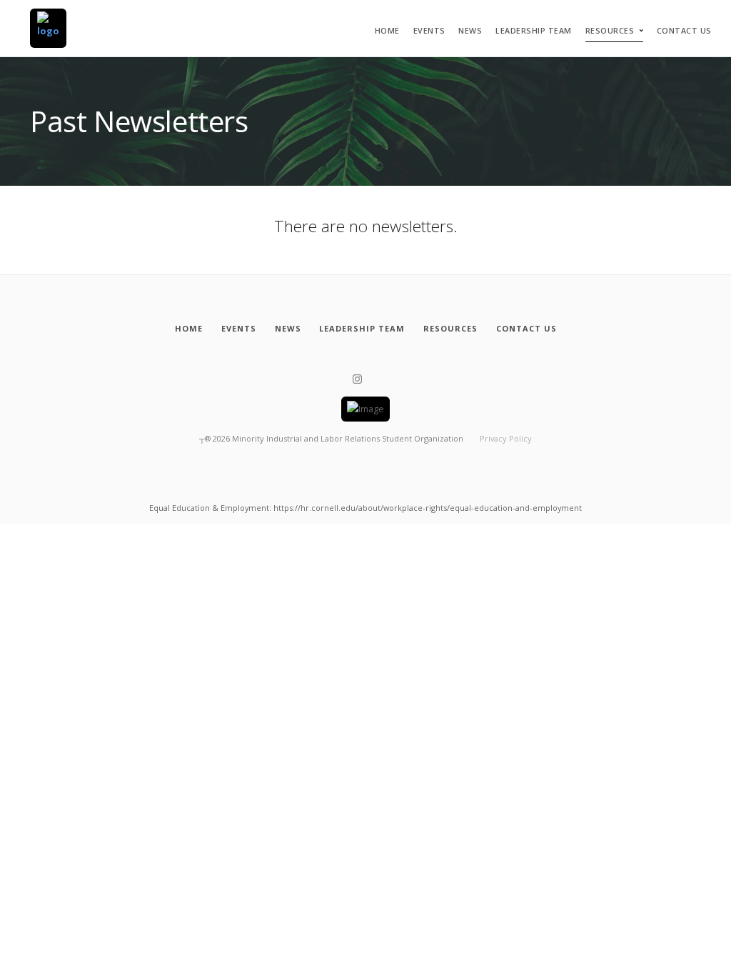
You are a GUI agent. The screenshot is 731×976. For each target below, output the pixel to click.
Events (429, 31)
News (470, 31)
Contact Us (684, 31)
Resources (610, 31)
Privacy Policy (506, 438)
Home (387, 31)
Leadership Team (533, 31)
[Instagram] (357, 379)
